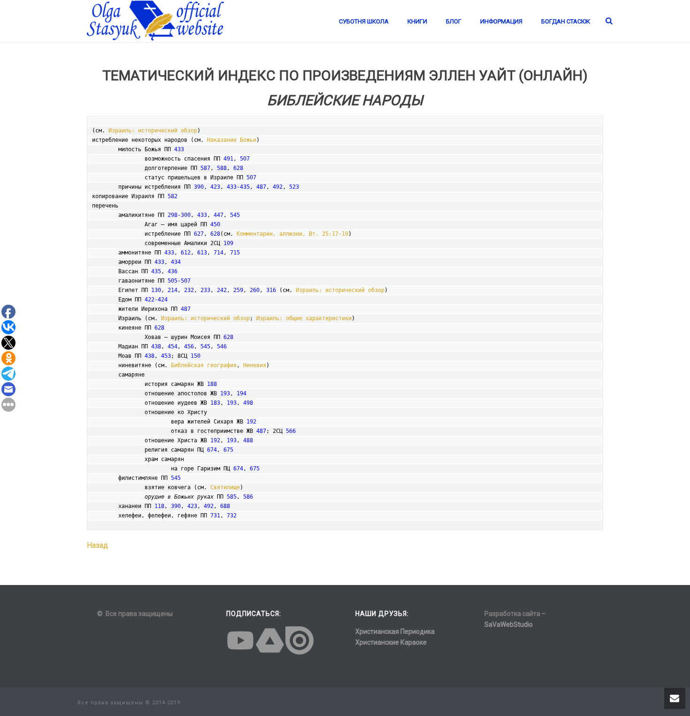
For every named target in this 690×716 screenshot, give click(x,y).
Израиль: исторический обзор (152, 130)
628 (238, 168)
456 (189, 346)
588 (222, 168)
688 (225, 506)
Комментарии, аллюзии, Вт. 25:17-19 (292, 234)
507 (245, 158)
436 (172, 271)
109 (228, 243)
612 (186, 252)
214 (172, 290)
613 (202, 252)
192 (251, 421)
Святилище (225, 487)
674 (212, 450)
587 (205, 168)
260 (255, 290)
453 (166, 356)
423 (215, 187)
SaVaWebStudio (508, 624)
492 (278, 187)
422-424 (156, 299)
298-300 (179, 215)
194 (241, 393)
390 (199, 187)
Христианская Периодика (395, 631)
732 (232, 515)
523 (294, 187)
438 (156, 346)
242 (222, 290)
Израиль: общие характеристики (304, 318)
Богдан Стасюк (565, 21)
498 (248, 403)
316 (271, 290)
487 (261, 187)
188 (212, 384)
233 (205, 290)
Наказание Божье (231, 140)
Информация (501, 21)
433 (179, 149)
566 (291, 431)
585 (232, 496)
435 (156, 271)
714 (218, 252)
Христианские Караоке (391, 642)
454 (172, 346)
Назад (97, 545)
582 (172, 196)
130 (156, 290)
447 (218, 215)
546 (222, 346)
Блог (453, 21)
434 (176, 262)
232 (189, 290)
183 (215, 403)
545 (235, 215)
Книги (417, 21)
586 (248, 496)
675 (228, 450)
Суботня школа (364, 21)
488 (248, 440)
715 (235, 252)
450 (215, 224)
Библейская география (204, 365)
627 (199, 234)
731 (215, 515)
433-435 (238, 187)
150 (195, 356)
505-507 (179, 280)
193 (225, 393)
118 (159, 506)
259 (238, 290)
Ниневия (254, 365)
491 (228, 158)
